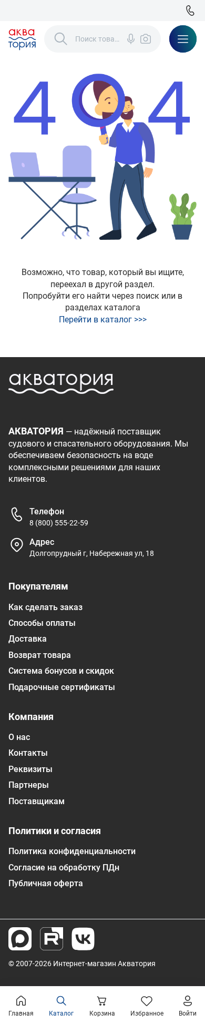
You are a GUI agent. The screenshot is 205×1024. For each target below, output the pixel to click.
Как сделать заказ (45, 607)
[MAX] (20, 938)
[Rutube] (51, 938)
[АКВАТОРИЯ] (22, 39)
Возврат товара (39, 655)
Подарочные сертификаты (61, 687)
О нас (19, 737)
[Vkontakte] (83, 938)
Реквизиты (30, 769)
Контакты (28, 753)
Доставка (27, 639)
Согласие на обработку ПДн (63, 868)
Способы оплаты (42, 623)
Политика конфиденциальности (72, 851)
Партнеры (28, 785)
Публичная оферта (45, 883)
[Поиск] (61, 39)
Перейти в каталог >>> (103, 320)
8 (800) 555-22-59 (58, 523)
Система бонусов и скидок (61, 671)
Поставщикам (36, 801)
